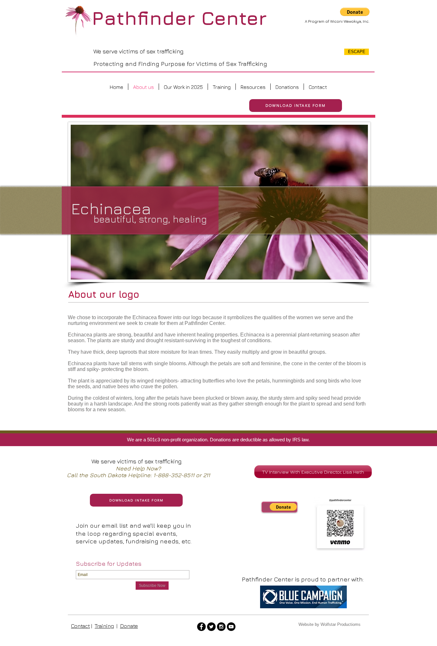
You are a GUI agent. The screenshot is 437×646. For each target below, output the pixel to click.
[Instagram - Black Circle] (221, 626)
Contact (80, 626)
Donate (129, 626)
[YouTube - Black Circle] (231, 626)
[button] (354, 12)
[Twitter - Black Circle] (211, 626)
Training (104, 626)
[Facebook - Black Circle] (201, 626)
